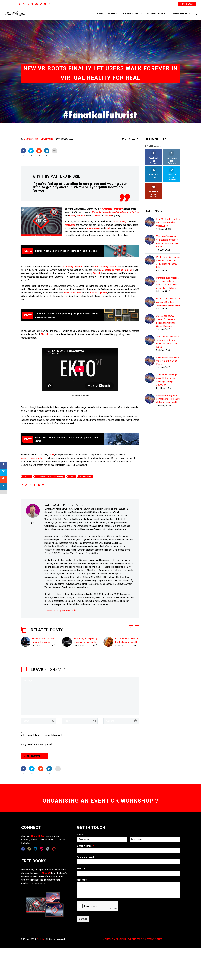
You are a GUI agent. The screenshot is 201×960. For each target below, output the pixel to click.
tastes (97, 228)
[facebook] (23, 849)
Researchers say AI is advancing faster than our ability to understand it (168, 399)
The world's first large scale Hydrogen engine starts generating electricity (167, 379)
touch (107, 228)
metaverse (70, 225)
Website (81, 868)
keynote (97, 215)
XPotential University (101, 212)
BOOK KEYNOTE (187, 4)
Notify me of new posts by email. (36, 744)
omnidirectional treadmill (32, 458)
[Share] (41, 4)
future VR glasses (98, 292)
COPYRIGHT (120, 939)
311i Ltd (41, 939)
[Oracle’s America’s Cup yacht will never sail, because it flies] (26, 642)
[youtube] (54, 849)
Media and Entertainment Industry (50, 477)
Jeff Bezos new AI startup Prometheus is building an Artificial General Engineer (167, 321)
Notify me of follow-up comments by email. (41, 735)
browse (108, 215)
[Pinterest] (30, 485)
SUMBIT (83, 919)
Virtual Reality (119, 221)
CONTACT (108, 939)
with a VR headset (72, 292)
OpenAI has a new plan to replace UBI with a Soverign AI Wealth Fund (168, 302)
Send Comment (34, 756)
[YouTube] (36, 4)
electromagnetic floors (73, 266)
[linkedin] (35, 849)
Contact (113, 14)
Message (82, 880)
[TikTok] (49, 4)
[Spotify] (45, 4)
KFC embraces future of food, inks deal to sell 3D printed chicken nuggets (127, 642)
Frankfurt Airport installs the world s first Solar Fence (167, 361)
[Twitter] (24, 4)
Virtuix (51, 454)
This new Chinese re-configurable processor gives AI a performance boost (167, 241)
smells (90, 228)
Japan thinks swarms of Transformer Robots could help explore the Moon (167, 341)
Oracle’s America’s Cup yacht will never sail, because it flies (43, 642)
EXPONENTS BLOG (137, 939)
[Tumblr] (35, 485)
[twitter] (47, 849)
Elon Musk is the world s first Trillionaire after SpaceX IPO (168, 222)
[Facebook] (16, 4)
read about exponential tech (125, 212)
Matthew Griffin (31, 139)
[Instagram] (28, 4)
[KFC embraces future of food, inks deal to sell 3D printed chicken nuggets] (109, 642)
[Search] (195, 14)
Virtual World (47, 139)
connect (81, 215)
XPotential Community (112, 209)
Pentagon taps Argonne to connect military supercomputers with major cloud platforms (167, 283)
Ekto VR (96, 273)
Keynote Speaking (157, 14)
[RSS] (32, 4)
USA (71, 477)
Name (81, 834)
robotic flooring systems (105, 266)
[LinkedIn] (20, 4)
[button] (131, 627)
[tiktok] (41, 849)
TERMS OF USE (154, 939)
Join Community (181, 14)
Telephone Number (87, 857)
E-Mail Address (85, 846)
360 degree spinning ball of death (116, 270)
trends (72, 215)
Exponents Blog (132, 14)
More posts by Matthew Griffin (61, 610)
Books (99, 14)
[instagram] (29, 849)
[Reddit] (43, 485)
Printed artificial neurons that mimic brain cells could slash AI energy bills (168, 262)
